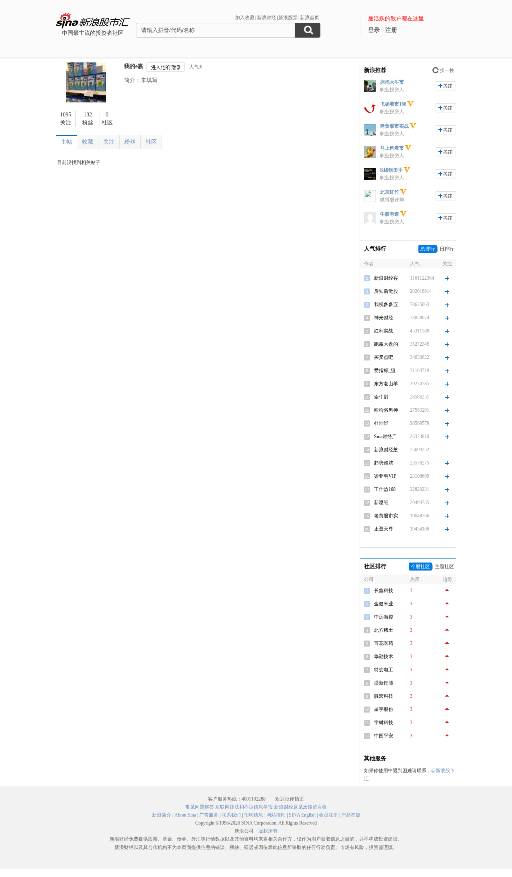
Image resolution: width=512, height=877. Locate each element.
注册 (391, 30)
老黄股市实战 (394, 126)
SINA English (302, 815)
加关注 (446, 85)
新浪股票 (288, 17)
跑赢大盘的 (386, 344)
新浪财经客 (386, 278)
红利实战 (383, 331)
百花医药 (383, 643)
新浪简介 (161, 815)
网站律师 (276, 815)
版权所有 (268, 831)
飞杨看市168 (393, 104)
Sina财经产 (385, 436)
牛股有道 (389, 214)
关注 (108, 142)
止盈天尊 (383, 529)
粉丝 (130, 142)
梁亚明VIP (385, 476)
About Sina (185, 815)
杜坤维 (381, 423)
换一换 (447, 70)
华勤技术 (383, 656)
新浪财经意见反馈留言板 (300, 807)
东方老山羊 (386, 383)
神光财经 (383, 317)
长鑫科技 (383, 590)
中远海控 (383, 617)
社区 (151, 142)
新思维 (381, 502)
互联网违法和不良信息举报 (244, 807)
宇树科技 (383, 722)
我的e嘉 (133, 66)
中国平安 (383, 736)
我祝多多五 (386, 304)
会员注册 (328, 815)
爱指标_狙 (385, 370)
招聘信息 (253, 815)
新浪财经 (266, 17)
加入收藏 (244, 17)
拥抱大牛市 (392, 82)
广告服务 (208, 815)
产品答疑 (350, 815)
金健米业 (383, 604)
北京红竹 (389, 192)
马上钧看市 (392, 148)
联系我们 (231, 815)
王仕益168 (385, 489)
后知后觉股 (386, 291)
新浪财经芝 (386, 450)
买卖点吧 (383, 357)
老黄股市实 (386, 516)
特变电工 (383, 670)
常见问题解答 (199, 807)
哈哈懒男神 (386, 410)
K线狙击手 (391, 170)
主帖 (66, 142)
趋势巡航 (383, 463)
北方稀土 (383, 630)
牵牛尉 (381, 397)
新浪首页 (309, 17)
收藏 (87, 142)
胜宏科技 (383, 696)
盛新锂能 (383, 683)
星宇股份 (383, 709)
